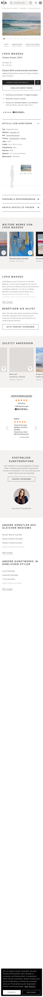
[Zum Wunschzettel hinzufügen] (38, 82)
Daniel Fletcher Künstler (12, 539)
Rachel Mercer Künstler (12, 535)
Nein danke (31, 992)
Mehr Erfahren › (8, 76)
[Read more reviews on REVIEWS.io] (21, 409)
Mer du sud (13, 374)
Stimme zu (12, 992)
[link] (30, 3)
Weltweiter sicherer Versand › (16, 99)
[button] (40, 3)
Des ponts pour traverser (18, 258)
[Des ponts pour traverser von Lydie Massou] (21, 244)
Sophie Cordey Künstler (12, 543)
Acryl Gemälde (8, 571)
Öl (18, 132)
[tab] (21, 123)
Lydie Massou (13, 53)
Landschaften (14, 138)
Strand (23, 138)
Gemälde (23, 8)
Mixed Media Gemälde (12, 583)
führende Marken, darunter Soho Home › (19, 105)
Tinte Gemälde (8, 579)
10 (35, 38)
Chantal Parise (17, 377)
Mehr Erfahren (30, 986)
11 (39, 38)
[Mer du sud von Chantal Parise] (21, 360)
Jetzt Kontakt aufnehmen (20, 327)
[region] (21, 428)
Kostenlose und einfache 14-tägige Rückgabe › (22, 95)
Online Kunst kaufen (10, 8)
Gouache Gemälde (10, 575)
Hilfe (6, 44)
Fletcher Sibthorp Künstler (13, 547)
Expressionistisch (13, 135)
